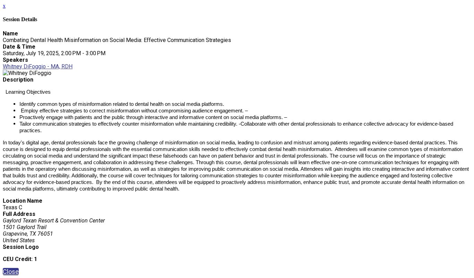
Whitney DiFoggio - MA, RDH (38, 66)
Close (11, 271)
